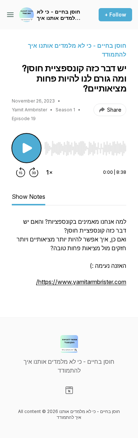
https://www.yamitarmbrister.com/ (81, 282)
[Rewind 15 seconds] (20, 172)
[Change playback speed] (49, 172)
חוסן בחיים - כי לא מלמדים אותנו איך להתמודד (58, 14)
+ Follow (115, 14)
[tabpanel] (69, 255)
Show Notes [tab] (28, 196)
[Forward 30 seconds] (34, 172)
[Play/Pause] (26, 148)
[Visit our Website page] (69, 390)
